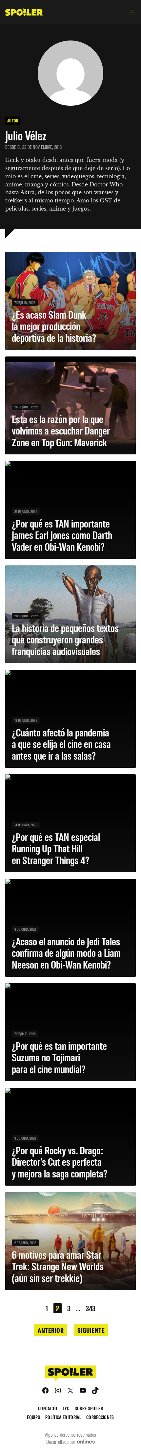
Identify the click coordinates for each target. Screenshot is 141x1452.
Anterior (51, 1330)
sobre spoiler (89, 1408)
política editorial (63, 1417)
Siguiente (91, 1330)
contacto (47, 1408)
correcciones (100, 1417)
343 (90, 1308)
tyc (66, 1408)
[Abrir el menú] (132, 12)
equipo (33, 1417)
